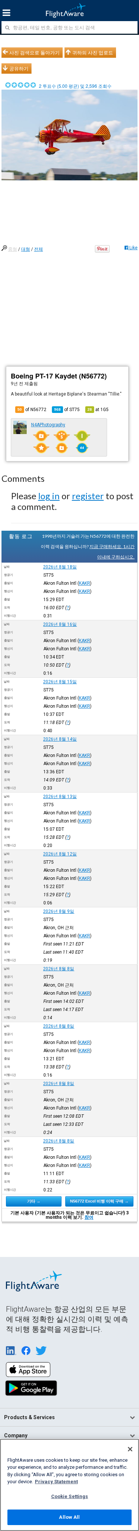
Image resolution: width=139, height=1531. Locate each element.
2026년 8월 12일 (60, 854)
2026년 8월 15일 (60, 681)
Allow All (69, 1517)
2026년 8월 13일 (60, 796)
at (98, 409)
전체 (38, 249)
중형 (12, 249)
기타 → (33, 1201)
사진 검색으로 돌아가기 (34, 53)
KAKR (84, 583)
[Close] (130, 1449)
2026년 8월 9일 (58, 911)
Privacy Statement (56, 1481)
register (88, 495)
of (67, 409)
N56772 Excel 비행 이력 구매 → (99, 1201)
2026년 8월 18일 (60, 567)
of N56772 (31, 409)
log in (49, 495)
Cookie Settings (69, 1496)
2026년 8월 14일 (60, 739)
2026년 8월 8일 (58, 968)
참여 (89, 1217)
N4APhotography (48, 424)
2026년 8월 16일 (60, 624)
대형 (25, 249)
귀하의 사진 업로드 (92, 53)
